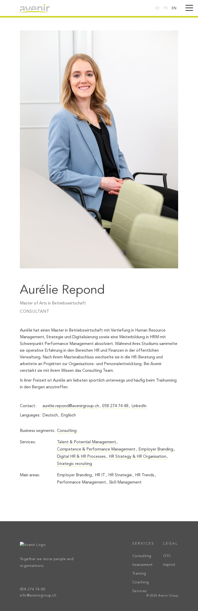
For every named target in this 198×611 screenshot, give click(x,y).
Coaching (140, 582)
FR (166, 8)
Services (139, 591)
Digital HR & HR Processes (81, 457)
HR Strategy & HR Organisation (137, 457)
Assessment (142, 565)
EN (174, 8)
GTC (167, 556)
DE (157, 8)
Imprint (169, 565)
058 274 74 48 (115, 406)
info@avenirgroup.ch (38, 595)
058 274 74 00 (32, 589)
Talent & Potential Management (86, 442)
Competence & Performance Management (96, 449)
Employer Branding (155, 449)
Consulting (67, 431)
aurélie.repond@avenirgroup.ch (71, 406)
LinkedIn (138, 406)
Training (139, 573)
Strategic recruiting (74, 464)
